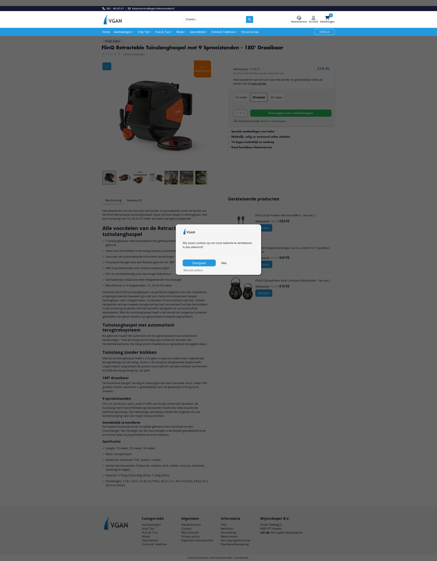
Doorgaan (199, 263)
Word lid (324, 31)
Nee (224, 263)
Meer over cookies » (193, 270)
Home (106, 32)
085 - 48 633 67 (115, 8)
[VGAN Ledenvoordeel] (131, 19)
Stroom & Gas (250, 32)
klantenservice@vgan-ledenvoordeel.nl (153, 8)
